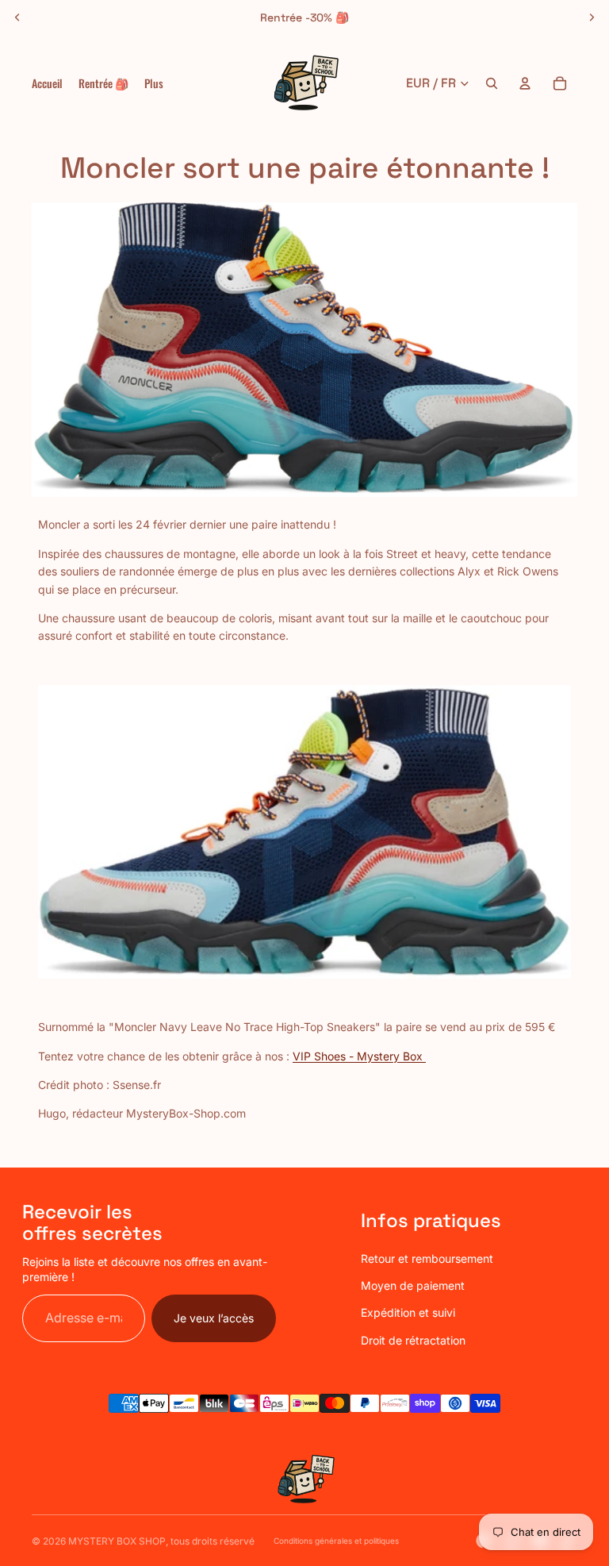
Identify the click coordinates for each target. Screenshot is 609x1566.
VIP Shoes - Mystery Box (359, 1056)
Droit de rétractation (413, 1340)
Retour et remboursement (427, 1258)
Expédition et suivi (408, 1312)
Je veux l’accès (214, 1318)
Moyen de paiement (413, 1285)
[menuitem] (153, 83)
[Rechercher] (491, 83)
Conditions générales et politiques (336, 1540)
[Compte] (525, 83)
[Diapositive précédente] (17, 17)
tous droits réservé (212, 1541)
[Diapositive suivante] (591, 17)
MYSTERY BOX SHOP (117, 1541)
